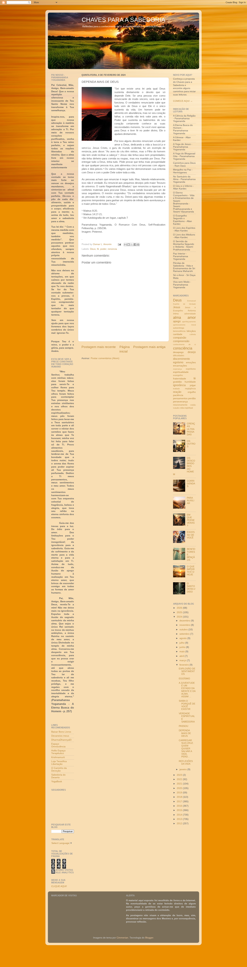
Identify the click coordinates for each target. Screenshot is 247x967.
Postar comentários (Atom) (105, 358)
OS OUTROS (191, 444)
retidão (193, 405)
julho (182, 643)
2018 (180, 797)
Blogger (149, 937)
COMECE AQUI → (183, 101)
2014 (180, 815)
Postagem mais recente (98, 347)
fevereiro (184, 665)
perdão (192, 398)
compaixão (179, 337)
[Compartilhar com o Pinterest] (138, 244)
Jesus (176, 307)
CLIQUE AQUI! (59, 886)
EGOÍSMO (184, 678)
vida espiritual (186, 408)
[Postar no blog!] (128, 244)
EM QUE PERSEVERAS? (191, 520)
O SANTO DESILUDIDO (191, 587)
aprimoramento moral (184, 325)
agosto (183, 638)
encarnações (180, 365)
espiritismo (191, 369)
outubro (183, 629)
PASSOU (183, 726)
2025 (180, 612)
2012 (180, 823)
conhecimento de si (184, 344)
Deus (93, 249)
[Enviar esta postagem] (119, 244)
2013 (180, 819)
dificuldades (178, 355)
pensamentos (180, 398)
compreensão (181, 341)
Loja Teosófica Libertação (59, 762)
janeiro (183, 769)
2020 (180, 788)
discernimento (181, 358)
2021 (180, 783)
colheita (193, 334)
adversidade (190, 314)
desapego (178, 352)
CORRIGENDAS (191, 484)
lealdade (176, 389)
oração (177, 391)
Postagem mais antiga (149, 347)
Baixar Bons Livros (61, 732)
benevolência (179, 331)
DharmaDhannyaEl (61, 740)
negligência (190, 388)
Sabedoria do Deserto (58, 776)
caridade (177, 334)
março (183, 660)
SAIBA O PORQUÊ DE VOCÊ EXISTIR (187, 705)
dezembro (185, 620)
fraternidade (179, 378)
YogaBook (56, 781)
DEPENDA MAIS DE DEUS (185, 733)
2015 (180, 810)
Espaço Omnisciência (58, 745)
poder (103, 249)
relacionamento (180, 405)
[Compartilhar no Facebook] (135, 244)
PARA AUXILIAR (190, 500)
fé (98, 249)
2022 (180, 779)
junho (182, 647)
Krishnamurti (58, 757)
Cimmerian (122, 937)
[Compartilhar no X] (131, 244)
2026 (180, 608)
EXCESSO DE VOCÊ (191, 535)
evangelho (178, 375)
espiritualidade (181, 372)
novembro (185, 625)
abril (182, 656)
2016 (180, 806)
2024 (180, 617)
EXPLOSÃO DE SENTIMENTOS (187, 671)
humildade (190, 382)
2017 (180, 801)
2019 (180, 792)
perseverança (180, 401)
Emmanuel (191, 301)
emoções (191, 362)
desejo (192, 352)
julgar (193, 385)
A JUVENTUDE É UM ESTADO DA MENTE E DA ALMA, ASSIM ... (187, 690)
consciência (182, 348)
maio (182, 651)
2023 (180, 775)
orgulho (192, 392)
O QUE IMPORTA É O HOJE (191, 570)
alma (177, 317)
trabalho (176, 408)
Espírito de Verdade (184, 304)
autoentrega (178, 328)
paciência (178, 395)
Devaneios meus (60, 736)
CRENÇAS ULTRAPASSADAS (191, 429)
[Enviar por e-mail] (125, 244)
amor (192, 317)
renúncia (112, 249)
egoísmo (178, 362)
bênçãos (191, 331)
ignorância (179, 385)
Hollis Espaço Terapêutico (58, 752)
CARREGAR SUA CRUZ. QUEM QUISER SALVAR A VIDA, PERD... (186, 748)
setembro (184, 634)
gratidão (177, 382)
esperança (177, 369)
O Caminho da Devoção (59, 769)
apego (177, 321)
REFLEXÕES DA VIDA (186, 762)
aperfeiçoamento (189, 322)
